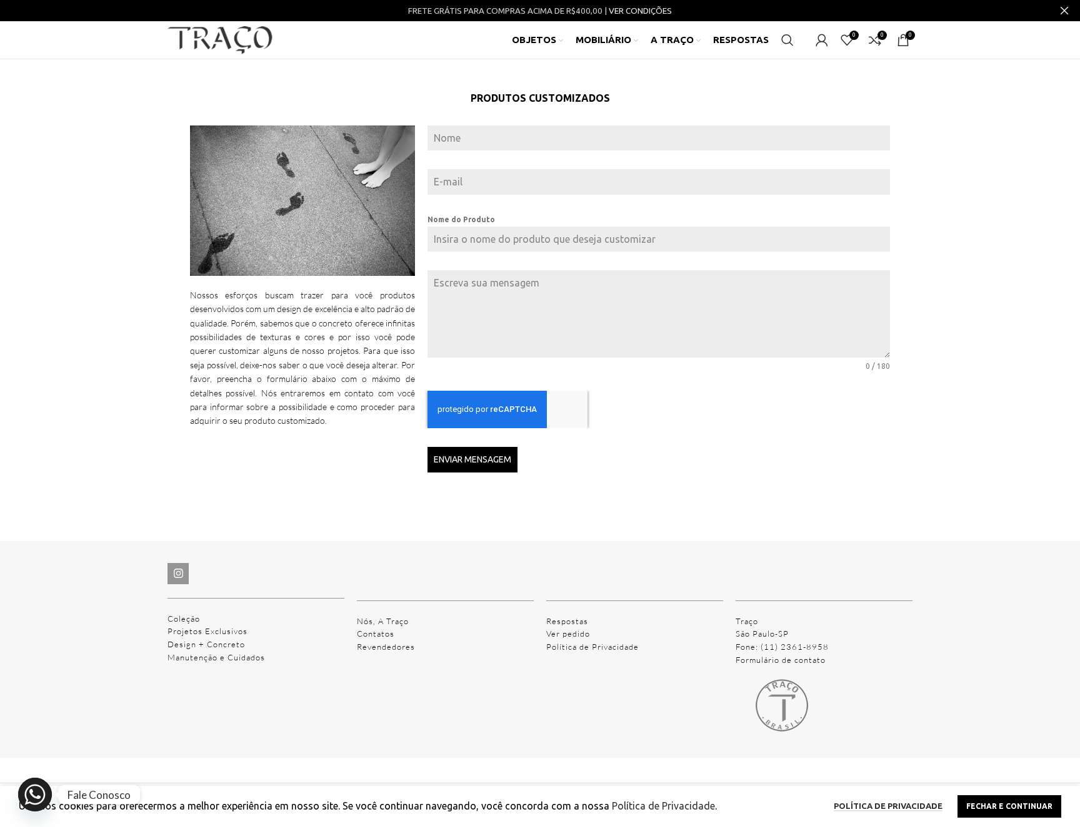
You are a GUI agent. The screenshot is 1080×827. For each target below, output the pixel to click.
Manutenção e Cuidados (216, 657)
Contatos (375, 634)
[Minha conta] (821, 39)
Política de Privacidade (592, 647)
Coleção (184, 619)
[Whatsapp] (35, 794)
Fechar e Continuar (1009, 806)
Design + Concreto (206, 644)
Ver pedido (568, 634)
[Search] (787, 39)
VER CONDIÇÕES (640, 11)
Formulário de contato (781, 660)
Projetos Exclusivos (208, 631)
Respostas (567, 621)
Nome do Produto (461, 219)
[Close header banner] (1064, 10)
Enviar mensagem (472, 459)
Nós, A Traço (383, 621)
